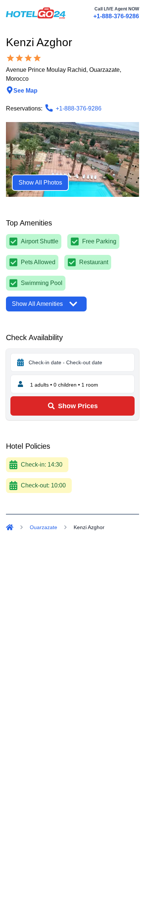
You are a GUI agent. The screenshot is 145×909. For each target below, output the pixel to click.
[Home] (9, 527)
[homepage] (35, 13)
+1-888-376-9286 (116, 16)
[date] (20, 362)
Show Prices (78, 406)
